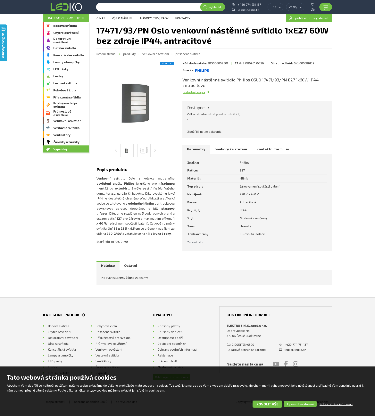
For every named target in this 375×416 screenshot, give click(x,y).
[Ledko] (66, 7)
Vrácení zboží (167, 361)
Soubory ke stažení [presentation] (231, 149)
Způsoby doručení (170, 332)
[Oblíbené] (316, 4)
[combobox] (275, 7)
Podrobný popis (193, 92)
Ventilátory (62, 135)
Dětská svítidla (64, 48)
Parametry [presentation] (196, 149)
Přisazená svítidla (67, 97)
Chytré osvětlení (66, 32)
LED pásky (61, 69)
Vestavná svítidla (66, 128)
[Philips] (202, 70)
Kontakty (182, 18)
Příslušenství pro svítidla (66, 104)
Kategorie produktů (66, 18)
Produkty (129, 54)
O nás (100, 18)
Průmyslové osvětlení (62, 113)
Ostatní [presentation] (130, 265)
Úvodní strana (105, 54)
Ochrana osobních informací (177, 349)
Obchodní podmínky (172, 343)
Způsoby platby (169, 326)
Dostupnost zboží (170, 337)
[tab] (196, 149)
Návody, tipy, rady (154, 18)
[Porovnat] (316, 9)
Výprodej (60, 149)
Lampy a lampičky (66, 62)
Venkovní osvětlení (67, 121)
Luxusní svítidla (65, 83)
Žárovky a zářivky (66, 142)
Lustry (58, 76)
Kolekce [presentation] (108, 265)
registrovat (321, 18)
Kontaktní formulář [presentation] (272, 149)
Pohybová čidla (64, 90)
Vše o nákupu (122, 18)
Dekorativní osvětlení (62, 40)
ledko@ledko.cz (248, 9)
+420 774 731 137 (249, 4)
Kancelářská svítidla (68, 55)
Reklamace (165, 355)
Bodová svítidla (65, 25)
